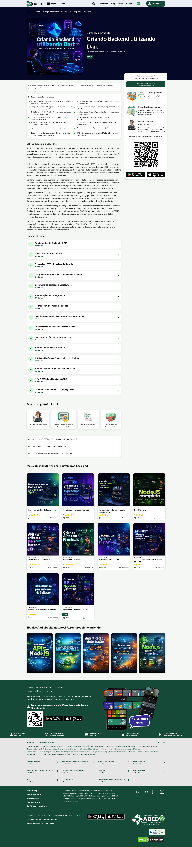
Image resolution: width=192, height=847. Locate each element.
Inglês (29, 823)
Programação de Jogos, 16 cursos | (104, 752)
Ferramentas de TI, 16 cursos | (37, 754)
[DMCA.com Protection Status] (151, 840)
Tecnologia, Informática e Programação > (57, 12)
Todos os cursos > (33, 12)
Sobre (120, 4)
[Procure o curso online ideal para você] (93, 3)
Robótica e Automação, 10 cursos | (149, 752)
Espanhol (36, 823)
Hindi (52, 823)
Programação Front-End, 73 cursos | (102, 746)
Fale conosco (33, 798)
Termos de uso (33, 802)
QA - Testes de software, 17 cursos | (60, 754)
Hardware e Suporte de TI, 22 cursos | (39, 749)
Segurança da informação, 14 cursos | (128, 749)
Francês (45, 823)
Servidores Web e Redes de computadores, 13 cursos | (45, 752)
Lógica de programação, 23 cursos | (65, 749)
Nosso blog (32, 790)
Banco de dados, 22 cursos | (126, 752)
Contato (129, 4)
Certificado (103, 4)
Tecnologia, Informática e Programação (96, 742)
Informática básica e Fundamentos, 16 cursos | (42, 746)
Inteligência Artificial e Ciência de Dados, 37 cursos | (96, 749)
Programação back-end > (83, 12)
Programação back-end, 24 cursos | (85, 754)
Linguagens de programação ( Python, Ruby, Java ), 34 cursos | (136, 746)
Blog (113, 4)
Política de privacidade (37, 806)
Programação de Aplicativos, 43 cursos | (78, 752)
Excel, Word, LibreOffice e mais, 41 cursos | (74, 746)
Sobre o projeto (34, 794)
